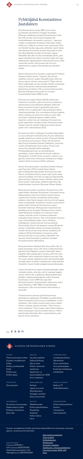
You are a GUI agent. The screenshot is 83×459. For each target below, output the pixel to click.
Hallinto (33, 401)
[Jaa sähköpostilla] (22, 331)
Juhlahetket (58, 372)
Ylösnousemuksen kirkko (17, 358)
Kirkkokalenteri (49, 440)
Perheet (33, 385)
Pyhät (8, 369)
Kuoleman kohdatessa (62, 369)
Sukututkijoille (59, 413)
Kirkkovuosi (11, 372)
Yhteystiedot (48, 438)
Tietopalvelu (58, 410)
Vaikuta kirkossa (37, 361)
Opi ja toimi (35, 364)
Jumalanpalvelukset (61, 358)
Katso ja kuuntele (37, 397)
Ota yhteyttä (11, 382)
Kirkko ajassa (11, 375)
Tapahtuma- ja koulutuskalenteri (56, 448)
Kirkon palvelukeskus (39, 407)
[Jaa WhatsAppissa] (18, 331)
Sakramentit (58, 361)
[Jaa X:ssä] (15, 331)
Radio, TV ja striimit (60, 382)
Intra (32, 419)
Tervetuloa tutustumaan (16, 405)
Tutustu (9, 355)
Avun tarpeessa (36, 378)
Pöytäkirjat (34, 410)
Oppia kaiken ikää (36, 382)
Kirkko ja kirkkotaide (15, 366)
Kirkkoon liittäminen (15, 410)
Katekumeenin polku (15, 407)
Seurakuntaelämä (37, 358)
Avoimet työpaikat (51, 445)
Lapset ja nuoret (37, 388)
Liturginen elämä (59, 355)
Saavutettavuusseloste (52, 435)
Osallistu (33, 355)
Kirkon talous (35, 416)
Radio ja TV (58, 385)
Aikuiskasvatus (36, 391)
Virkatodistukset (59, 401)
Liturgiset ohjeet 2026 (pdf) (55, 450)
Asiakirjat (34, 413)
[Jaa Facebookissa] (11, 331)
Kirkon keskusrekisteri (62, 405)
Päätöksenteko (36, 405)
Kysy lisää (10, 413)
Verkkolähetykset (60, 388)
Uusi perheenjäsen (61, 366)
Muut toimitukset (61, 364)
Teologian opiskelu (38, 394)
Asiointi (56, 407)
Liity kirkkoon (11, 401)
